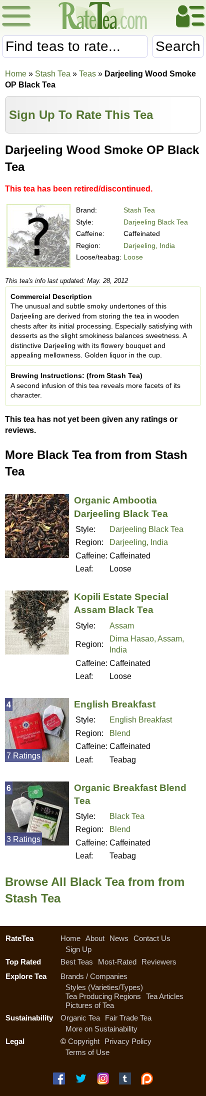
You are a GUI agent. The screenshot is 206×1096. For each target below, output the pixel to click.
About (95, 938)
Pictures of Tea (90, 1005)
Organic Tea (80, 1018)
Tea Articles (165, 996)
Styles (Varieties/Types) (104, 987)
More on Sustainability (102, 1028)
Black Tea (127, 816)
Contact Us (152, 938)
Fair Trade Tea (128, 1018)
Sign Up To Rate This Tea (81, 115)
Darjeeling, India (149, 246)
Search (178, 46)
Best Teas (76, 962)
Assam (122, 626)
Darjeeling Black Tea (156, 222)
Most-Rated (117, 962)
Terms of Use (88, 1052)
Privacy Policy (128, 1041)
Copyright (84, 1041)
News (119, 938)
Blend (120, 733)
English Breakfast (115, 704)
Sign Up (79, 949)
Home (15, 74)
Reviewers (159, 962)
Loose (133, 257)
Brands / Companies (94, 976)
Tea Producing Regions (103, 996)
